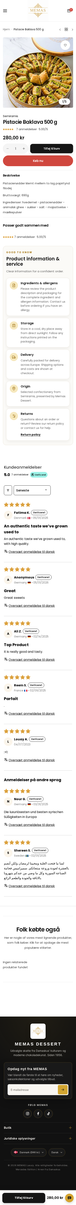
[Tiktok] (48, 1113)
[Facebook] (38, 1113)
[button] (8, 129)
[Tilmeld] (63, 1089)
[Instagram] (27, 1113)
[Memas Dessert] (38, 11)
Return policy (31, 435)
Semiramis (10, 116)
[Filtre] (8, 490)
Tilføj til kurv (24, 1198)
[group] (38, 72)
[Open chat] (69, 1198)
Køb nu (38, 161)
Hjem (6, 29)
